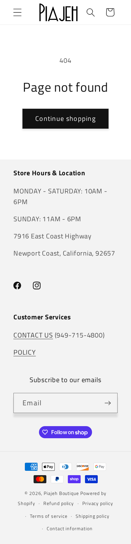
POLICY (24, 352)
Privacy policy (97, 503)
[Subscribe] (107, 403)
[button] (17, 12)
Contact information (69, 528)
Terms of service (49, 516)
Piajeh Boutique (61, 493)
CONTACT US (33, 335)
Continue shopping (65, 119)
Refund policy (58, 503)
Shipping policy (93, 516)
